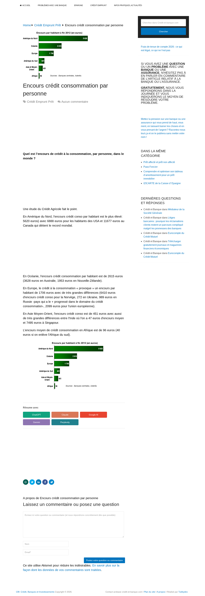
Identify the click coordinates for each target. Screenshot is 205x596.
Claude (65, 415)
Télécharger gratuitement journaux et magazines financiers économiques (162, 245)
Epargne (78, 5)
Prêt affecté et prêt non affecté (159, 162)
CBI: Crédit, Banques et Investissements (35, 592)
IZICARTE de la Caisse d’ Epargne (162, 183)
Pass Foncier (150, 167)
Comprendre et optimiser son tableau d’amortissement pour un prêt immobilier (163, 175)
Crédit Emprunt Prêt (40, 101)
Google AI (93, 415)
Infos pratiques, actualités (128, 5)
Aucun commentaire (74, 101)
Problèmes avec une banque (52, 5)
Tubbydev (183, 592)
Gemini (36, 422)
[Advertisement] (48, 128)
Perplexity (65, 422)
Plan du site (149, 592)
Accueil (26, 5)
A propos (161, 592)
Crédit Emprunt (98, 5)
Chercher (163, 31)
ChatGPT (36, 415)
